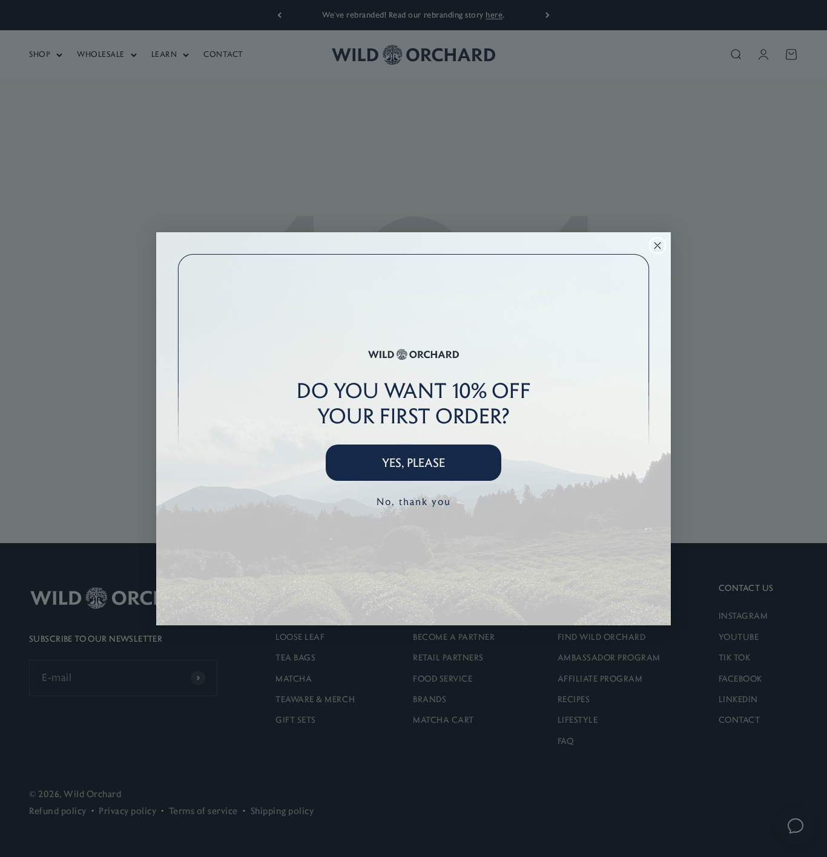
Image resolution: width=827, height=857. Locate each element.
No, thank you (414, 502)
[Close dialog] (657, 245)
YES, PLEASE (413, 462)
